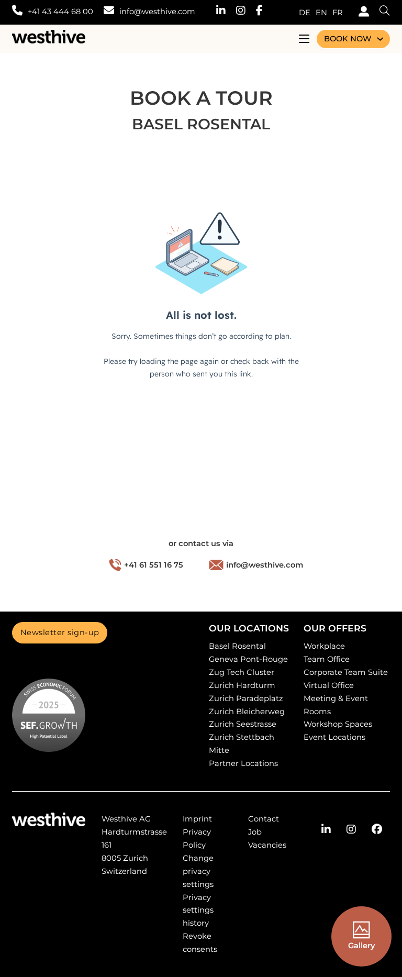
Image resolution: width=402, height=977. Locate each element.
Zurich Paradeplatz (246, 698)
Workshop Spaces (338, 724)
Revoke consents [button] (200, 942)
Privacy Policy (197, 838)
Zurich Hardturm (242, 685)
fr (337, 12)
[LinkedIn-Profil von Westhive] (326, 829)
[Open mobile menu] (304, 39)
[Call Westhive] (17, 11)
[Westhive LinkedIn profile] (226, 11)
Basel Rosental (237, 646)
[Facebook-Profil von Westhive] (377, 829)
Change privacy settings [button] (198, 871)
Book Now (347, 38)
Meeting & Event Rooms (336, 705)
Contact (263, 819)
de (304, 12)
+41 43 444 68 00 (60, 11)
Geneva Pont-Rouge (248, 659)
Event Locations (334, 737)
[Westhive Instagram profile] (246, 11)
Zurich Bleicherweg (247, 711)
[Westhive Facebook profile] (264, 11)
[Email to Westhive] (109, 11)
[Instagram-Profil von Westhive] (351, 829)
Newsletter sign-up (59, 632)
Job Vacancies (267, 838)
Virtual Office (329, 685)
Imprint (197, 819)
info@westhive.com (157, 11)
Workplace (324, 646)
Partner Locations (243, 763)
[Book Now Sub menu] (380, 39)
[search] (379, 12)
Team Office (327, 659)
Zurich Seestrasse (242, 724)
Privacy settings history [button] (198, 910)
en (321, 12)
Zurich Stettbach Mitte (241, 743)
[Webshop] (361, 12)
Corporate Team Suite (346, 672)
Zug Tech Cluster (241, 672)
